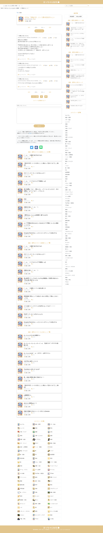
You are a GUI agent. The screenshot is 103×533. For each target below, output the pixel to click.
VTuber (52, 473)
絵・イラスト (23, 492)
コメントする (40, 31)
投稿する (39, 126)
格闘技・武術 (23, 499)
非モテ (36, 443)
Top (17, 12)
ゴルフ (51, 496)
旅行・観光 (37, 481)
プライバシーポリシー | (55, 529)
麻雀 (36, 477)
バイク (51, 450)
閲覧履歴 (72, 16)
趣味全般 (22, 484)
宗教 (36, 492)
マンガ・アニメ (54, 465)
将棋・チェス (53, 477)
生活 (51, 447)
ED (36, 507)
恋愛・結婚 (22, 439)
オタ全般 (22, 473)
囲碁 (21, 481)
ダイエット (22, 503)
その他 (51, 518)
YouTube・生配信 (39, 473)
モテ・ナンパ (23, 443)
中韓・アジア (23, 431)
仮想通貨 (52, 454)
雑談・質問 (28, 21)
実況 (51, 428)
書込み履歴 (79, 16)
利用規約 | (47, 529)
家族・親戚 (52, 443)
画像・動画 (52, 492)
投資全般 (22, 458)
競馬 (36, 511)
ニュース (22, 428)
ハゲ (21, 507)
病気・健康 (37, 503)
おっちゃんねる (50, 2)
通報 (51, 37)
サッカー (37, 496)
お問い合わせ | (42, 529)
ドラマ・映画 (53, 462)
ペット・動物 (38, 447)
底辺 (51, 458)
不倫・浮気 (22, 518)
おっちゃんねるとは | (65, 529)
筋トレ (36, 499)
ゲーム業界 (37, 469)
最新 (50, 27)
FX (35, 454)
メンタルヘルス (54, 503)
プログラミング (54, 488)
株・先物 (22, 454)
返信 (56, 37)
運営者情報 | (36, 529)
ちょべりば (32, 59)
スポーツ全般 (53, 499)
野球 (21, 496)
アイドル (52, 469)
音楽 (21, 465)
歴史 (51, 484)
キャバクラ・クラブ (40, 515)
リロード (34, 96)
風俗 (51, 515)
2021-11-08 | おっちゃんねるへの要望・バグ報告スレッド (14, 8)
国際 (36, 431)
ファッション (23, 477)
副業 (51, 435)
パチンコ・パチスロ (25, 511)
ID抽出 (45, 37)
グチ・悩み (52, 424)
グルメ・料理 (38, 462)
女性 (51, 431)
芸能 (36, 428)
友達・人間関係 (23, 447)
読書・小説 (37, 465)
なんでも (22, 424)
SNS (21, 435)
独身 (51, 439)
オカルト (22, 515)
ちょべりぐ (22, 59)
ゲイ (51, 507)
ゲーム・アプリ (23, 469)
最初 (29, 27)
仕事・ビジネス (39, 435)
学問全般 (22, 488)
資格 (36, 488)
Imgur (30, 133)
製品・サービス (23, 450)
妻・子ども (37, 439)
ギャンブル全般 (54, 511)
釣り (51, 481)
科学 (36, 484)
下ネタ (36, 518)
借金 (36, 458)
